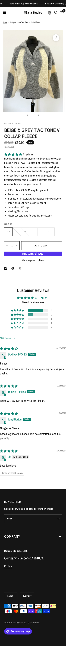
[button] (13, 154)
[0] (61, 12)
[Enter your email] (58, 518)
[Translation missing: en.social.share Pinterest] (21, 268)
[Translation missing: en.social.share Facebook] (6, 268)
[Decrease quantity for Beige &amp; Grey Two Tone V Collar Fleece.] (7, 245)
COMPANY (12, 536)
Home (5, 22)
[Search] (56, 12)
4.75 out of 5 (42, 298)
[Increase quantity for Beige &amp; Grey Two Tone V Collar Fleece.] (16, 245)
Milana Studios (33, 12)
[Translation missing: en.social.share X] (13, 268)
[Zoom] (56, 37)
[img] (9, 349)
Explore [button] (8, 566)
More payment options (33, 260)
